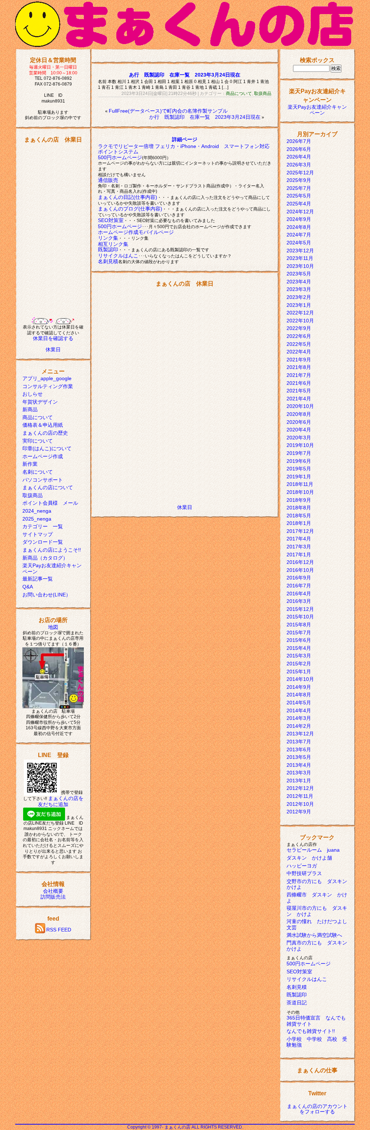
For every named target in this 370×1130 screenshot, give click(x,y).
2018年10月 (300, 492)
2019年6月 (299, 461)
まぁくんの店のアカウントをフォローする (317, 1109)
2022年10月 (300, 320)
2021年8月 (299, 367)
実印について (37, 441)
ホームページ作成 (42, 456)
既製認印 (108, 249)
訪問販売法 (53, 897)
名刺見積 (108, 261)
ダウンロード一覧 (42, 542)
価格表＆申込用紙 (42, 425)
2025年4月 (299, 204)
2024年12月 (300, 211)
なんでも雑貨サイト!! (311, 1031)
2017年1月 (299, 554)
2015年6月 (299, 640)
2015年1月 (299, 671)
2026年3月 (299, 165)
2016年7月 (299, 585)
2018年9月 (299, 500)
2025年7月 (299, 188)
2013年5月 (299, 757)
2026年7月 (299, 141)
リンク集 (108, 238)
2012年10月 (300, 804)
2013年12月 (300, 733)
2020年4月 (299, 430)
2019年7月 (299, 453)
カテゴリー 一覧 (42, 526)
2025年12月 (300, 172)
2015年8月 (299, 624)
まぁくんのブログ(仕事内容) (130, 209)
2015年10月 (300, 617)
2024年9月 (299, 219)
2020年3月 (299, 437)
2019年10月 (300, 445)
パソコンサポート (42, 480)
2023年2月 (299, 297)
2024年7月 (299, 235)
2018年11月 (300, 484)
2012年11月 (300, 796)
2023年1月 (299, 305)
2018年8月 (299, 507)
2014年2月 (299, 726)
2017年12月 (300, 531)
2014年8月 (299, 694)
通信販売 (108, 180)
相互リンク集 (113, 244)
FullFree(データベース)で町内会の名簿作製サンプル (168, 111)
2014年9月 (299, 687)
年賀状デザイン (40, 402)
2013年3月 (299, 772)
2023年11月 (300, 258)
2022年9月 (299, 328)
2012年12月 (300, 788)
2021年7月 (299, 375)
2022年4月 (299, 352)
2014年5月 (299, 702)
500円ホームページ (120, 157)
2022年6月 (299, 336)
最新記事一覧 (37, 579)
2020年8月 (299, 414)
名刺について (37, 472)
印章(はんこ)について (47, 448)
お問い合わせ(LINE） (46, 594)
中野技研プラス (304, 873)
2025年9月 (299, 180)
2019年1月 (299, 476)
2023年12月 (300, 250)
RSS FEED (58, 930)
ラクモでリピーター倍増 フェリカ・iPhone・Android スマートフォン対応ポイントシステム (184, 149)
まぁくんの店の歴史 (45, 433)
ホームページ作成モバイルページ (136, 232)
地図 (53, 627)
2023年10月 (300, 266)
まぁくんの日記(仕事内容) (127, 197)
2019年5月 (299, 468)
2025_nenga (36, 519)
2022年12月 (300, 313)
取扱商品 (32, 495)
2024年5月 (299, 242)
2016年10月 (300, 570)
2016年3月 (299, 601)
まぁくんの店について (47, 487)
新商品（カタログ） (45, 558)
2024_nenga (36, 511)
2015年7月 (299, 632)
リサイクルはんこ (118, 255)
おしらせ (32, 394)
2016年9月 (299, 578)
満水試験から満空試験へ (314, 935)
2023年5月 (299, 274)
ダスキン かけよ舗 (309, 858)
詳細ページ (184, 139)
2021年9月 (299, 359)
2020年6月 (299, 422)
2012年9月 (299, 811)
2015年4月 (299, 648)
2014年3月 (299, 718)
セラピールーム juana (313, 850)
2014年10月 (300, 679)
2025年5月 (299, 196)
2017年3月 (299, 546)
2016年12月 (300, 562)
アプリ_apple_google (47, 378)
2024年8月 (299, 227)
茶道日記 (297, 1002)
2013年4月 (299, 765)
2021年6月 (299, 383)
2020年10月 (300, 406)
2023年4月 (299, 281)
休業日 (53, 349)
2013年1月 (299, 780)
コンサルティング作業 (47, 386)
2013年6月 (299, 749)
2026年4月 (299, 157)
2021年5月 (299, 391)
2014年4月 (299, 710)
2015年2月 (299, 663)
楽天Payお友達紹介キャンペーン (317, 110)
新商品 (30, 409)
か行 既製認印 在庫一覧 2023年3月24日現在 (205, 117)
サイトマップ (37, 534)
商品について (37, 417)
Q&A (27, 587)
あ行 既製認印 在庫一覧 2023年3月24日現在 (184, 75)
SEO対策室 (111, 220)
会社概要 (53, 891)
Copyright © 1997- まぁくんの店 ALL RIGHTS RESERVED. (185, 1127)
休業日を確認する (53, 338)
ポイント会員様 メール (50, 503)
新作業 (30, 464)
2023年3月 (299, 289)
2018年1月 (299, 523)
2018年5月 (299, 515)
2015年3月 (299, 656)
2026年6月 (299, 149)
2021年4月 (299, 398)
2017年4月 (299, 539)
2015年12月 (300, 609)
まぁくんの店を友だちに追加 (60, 801)
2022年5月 (299, 344)
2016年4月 (299, 593)
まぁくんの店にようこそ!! (51, 550)
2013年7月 (299, 741)
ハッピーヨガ (302, 866)
